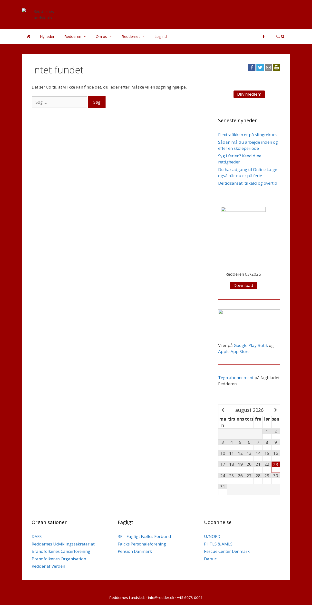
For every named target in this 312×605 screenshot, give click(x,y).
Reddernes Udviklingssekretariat (63, 544)
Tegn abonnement (236, 377)
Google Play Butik (251, 345)
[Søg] (280, 36)
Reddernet (131, 36)
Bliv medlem (249, 94)
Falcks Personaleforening (142, 544)
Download (243, 285)
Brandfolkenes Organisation (59, 559)
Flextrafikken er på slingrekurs (247, 134)
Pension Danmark (135, 551)
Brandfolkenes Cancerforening (61, 551)
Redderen (72, 36)
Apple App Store (234, 351)
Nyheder (47, 36)
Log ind (161, 36)
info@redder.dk (161, 597)
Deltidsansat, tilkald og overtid (247, 183)
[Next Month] (276, 410)
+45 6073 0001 (190, 597)
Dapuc (210, 559)
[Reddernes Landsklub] (41, 14)
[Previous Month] (222, 410)
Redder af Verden (48, 566)
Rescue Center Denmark (227, 551)
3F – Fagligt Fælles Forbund (144, 536)
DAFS (37, 536)
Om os (101, 36)
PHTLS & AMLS (218, 544)
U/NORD (212, 536)
